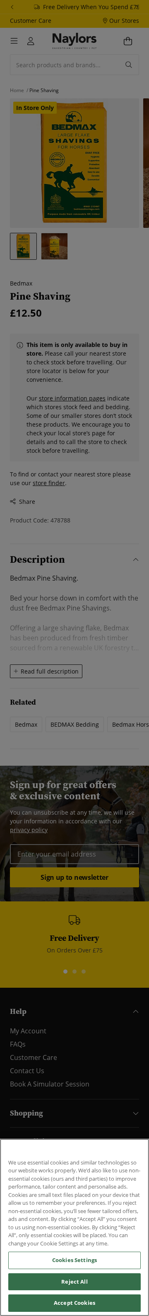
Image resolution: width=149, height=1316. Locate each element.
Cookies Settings (74, 1260)
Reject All (74, 1281)
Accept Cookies (74, 1302)
